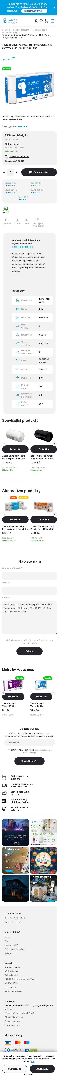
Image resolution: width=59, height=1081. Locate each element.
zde (32, 1061)
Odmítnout (14, 1069)
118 (40, 386)
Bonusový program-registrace (39, 1005)
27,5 (41, 378)
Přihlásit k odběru (29, 761)
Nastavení (28, 1074)
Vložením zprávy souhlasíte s (29, 641)
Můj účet (8, 1009)
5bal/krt (43, 369)
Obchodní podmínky (14, 1017)
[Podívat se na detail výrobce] (9, 58)
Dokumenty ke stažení (15, 949)
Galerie (8, 953)
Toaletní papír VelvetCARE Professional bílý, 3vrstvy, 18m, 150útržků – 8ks (10, 705)
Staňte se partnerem (14, 1005)
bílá (41, 309)
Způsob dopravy (12, 1025)
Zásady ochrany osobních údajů (19, 1013)
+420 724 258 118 (13, 991)
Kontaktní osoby (12, 967)
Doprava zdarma (12, 1021)
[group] (16, 696)
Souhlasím (42, 1069)
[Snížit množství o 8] (4, 173)
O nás (7, 937)
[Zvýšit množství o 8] (16, 173)
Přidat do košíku (40, 172)
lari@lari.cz (10, 987)
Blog (7, 941)
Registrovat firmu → (34, 11)
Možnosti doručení (19, 156)
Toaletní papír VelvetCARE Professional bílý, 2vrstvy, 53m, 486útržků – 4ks (38, 705)
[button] (54, 443)
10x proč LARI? (11, 945)
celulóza (43, 317)
